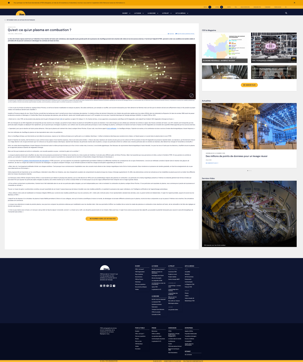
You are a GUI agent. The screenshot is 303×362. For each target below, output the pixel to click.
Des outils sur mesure (174, 300)
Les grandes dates (173, 309)
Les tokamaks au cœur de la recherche (158, 284)
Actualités (187, 271)
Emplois (137, 331)
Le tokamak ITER (156, 302)
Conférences (171, 341)
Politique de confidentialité (193, 361)
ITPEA (169, 331)
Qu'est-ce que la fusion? (158, 269)
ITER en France (139, 279)
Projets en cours (172, 274)
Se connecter (188, 354)
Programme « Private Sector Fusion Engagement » (173, 335)
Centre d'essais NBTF (174, 279)
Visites (137, 289)
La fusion (137, 13)
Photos (187, 293)
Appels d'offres (189, 331)
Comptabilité (188, 341)
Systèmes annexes (157, 304)
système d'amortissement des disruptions (36, 160)
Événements (188, 279)
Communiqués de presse (158, 338)
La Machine (152, 13)
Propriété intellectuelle (191, 333)
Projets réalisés (172, 276)
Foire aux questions (140, 284)
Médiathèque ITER (190, 300)
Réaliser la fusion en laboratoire (157, 272)
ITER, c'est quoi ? (139, 333)
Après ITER (155, 287)
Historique (138, 282)
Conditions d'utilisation (172, 361)
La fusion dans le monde (174, 338)
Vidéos (187, 295)
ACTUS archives (189, 276)
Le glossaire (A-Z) (156, 289)
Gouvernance (138, 276)
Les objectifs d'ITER (157, 280)
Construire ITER (172, 271)
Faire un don (138, 341)
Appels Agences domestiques (189, 344)
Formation (137, 349)
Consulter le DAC (156, 314)
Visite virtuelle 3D (189, 298)
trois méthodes (111, 128)
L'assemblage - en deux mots (174, 286)
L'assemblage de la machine (173, 290)
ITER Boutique (139, 343)
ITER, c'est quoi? (139, 269)
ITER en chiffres (156, 333)
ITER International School (175, 346)
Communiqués (189, 282)
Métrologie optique (173, 303)
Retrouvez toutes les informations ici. (114, 3)
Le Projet (165, 13)
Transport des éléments (158, 309)
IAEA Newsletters (172, 352)
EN (285, 7)
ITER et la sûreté (156, 312)
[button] (294, 12)
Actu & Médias (180, 13)
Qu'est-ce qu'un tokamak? (159, 299)
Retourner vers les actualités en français (20, 20)
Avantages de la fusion (158, 275)
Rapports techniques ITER (173, 349)
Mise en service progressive (172, 297)
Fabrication (155, 307)
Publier (170, 343)
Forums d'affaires (189, 338)
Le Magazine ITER (189, 284)
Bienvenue (154, 331)
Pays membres (139, 274)
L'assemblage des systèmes (173, 294)
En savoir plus (211, 163)
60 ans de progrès (156, 278)
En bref (125, 13)
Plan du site (157, 361)
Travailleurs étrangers (190, 336)
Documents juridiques (141, 287)
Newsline (187, 274)
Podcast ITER (188, 287)
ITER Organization (140, 271)
